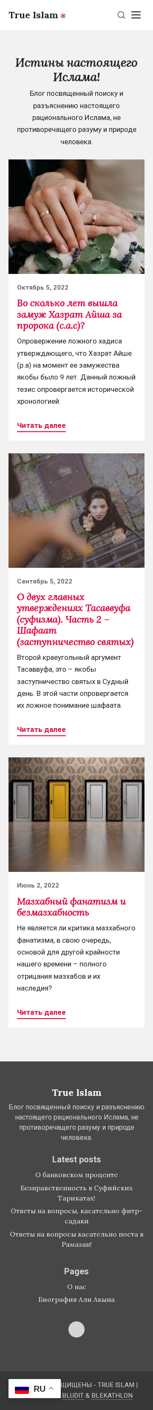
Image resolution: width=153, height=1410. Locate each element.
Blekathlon (112, 1395)
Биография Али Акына (76, 1299)
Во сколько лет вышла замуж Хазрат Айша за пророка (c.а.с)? (69, 314)
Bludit (73, 1395)
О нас (76, 1286)
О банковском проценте (76, 1174)
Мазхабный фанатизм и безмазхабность (71, 906)
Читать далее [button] (41, 425)
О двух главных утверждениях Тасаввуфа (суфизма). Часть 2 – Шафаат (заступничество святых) (75, 619)
